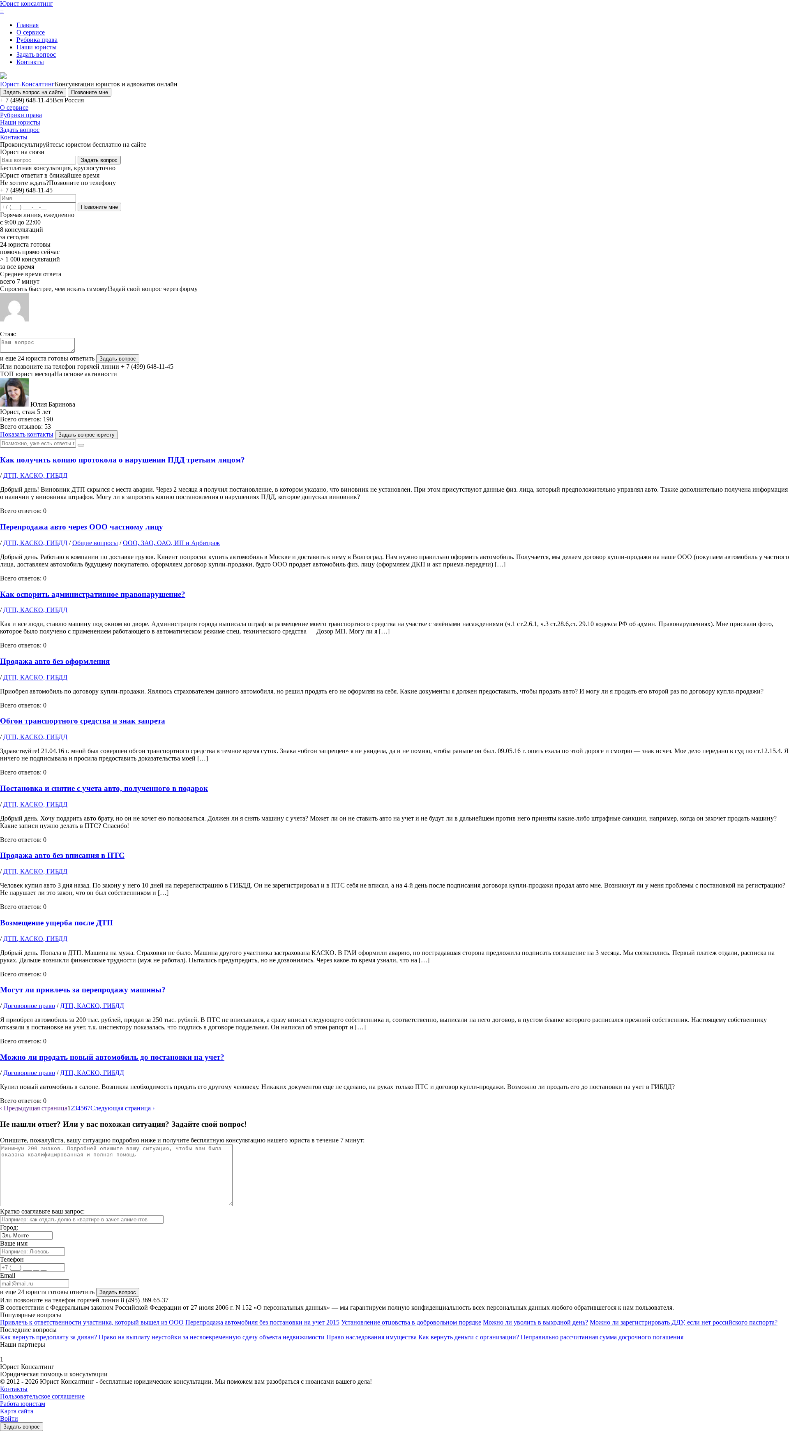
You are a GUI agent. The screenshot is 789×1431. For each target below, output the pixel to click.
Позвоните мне (89, 92)
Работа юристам (22, 1403)
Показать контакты (26, 434)
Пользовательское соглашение (42, 1396)
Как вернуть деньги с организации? (468, 1337)
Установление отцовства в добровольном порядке (411, 1322)
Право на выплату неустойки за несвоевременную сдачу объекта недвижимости (212, 1337)
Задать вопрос (36, 54)
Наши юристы (36, 47)
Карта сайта (16, 1411)
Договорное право (29, 1005)
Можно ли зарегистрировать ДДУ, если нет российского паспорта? (683, 1322)
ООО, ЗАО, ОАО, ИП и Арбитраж (171, 542)
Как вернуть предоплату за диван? (48, 1337)
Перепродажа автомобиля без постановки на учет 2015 (262, 1322)
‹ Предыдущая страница (33, 1108)
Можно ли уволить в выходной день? (535, 1322)
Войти (9, 1418)
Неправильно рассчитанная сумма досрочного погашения (602, 1337)
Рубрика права (37, 39)
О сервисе (30, 32)
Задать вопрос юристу (86, 435)
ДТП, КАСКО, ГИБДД (35, 475)
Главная (27, 24)
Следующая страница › (122, 1108)
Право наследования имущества (371, 1337)
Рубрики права (21, 114)
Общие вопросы (95, 542)
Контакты (30, 61)
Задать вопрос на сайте (33, 92)
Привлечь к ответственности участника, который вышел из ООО (92, 1322)
